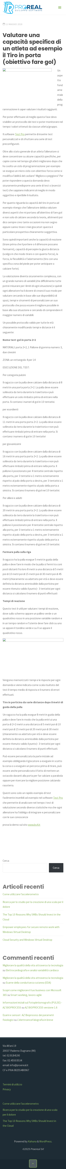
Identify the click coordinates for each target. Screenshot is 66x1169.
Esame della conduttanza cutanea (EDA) (28, 982)
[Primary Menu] (59, 7)
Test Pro (20, 134)
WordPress (45, 1141)
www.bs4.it (34, 824)
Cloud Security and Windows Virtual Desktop (27, 939)
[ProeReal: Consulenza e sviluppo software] (22, 7)
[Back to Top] (33, 1163)
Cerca (6, 860)
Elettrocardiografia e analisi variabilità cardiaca (32, 970)
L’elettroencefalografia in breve (35, 1020)
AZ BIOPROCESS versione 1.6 (41, 1007)
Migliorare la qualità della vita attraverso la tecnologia (33, 965)
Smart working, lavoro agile (26, 995)
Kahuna (32, 1141)
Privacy (7, 1089)
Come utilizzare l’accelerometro (21, 894)
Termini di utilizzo (12, 1084)
